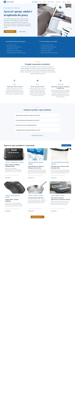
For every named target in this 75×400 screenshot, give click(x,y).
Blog (40, 1)
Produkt (21, 162)
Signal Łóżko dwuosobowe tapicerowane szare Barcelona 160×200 (60, 198)
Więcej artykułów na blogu (36, 135)
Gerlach (30, 195)
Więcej (64, 1)
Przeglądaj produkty (9, 31)
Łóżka (53, 195)
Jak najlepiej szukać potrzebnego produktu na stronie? (28, 130)
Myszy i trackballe (15, 195)
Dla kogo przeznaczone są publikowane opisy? (26, 125)
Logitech (8, 195)
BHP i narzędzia (51, 1)
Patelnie (35, 195)
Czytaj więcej (7, 177)
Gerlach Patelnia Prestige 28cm (36, 198)
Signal (62, 195)
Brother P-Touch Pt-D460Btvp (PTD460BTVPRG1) (12, 165)
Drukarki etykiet (14, 162)
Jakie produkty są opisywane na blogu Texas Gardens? (28, 115)
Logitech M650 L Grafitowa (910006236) (12, 200)
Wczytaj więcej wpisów (36, 216)
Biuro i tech (58, 1)
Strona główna (35, 1)
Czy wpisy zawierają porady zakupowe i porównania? (27, 120)
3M (52, 162)
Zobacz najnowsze (65, 145)
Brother (7, 162)
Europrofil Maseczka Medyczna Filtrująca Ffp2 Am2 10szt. (36, 167)
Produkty (44, 1)
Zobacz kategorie (22, 31)
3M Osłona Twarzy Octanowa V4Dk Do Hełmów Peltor (60, 167)
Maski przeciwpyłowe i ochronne (36, 162)
